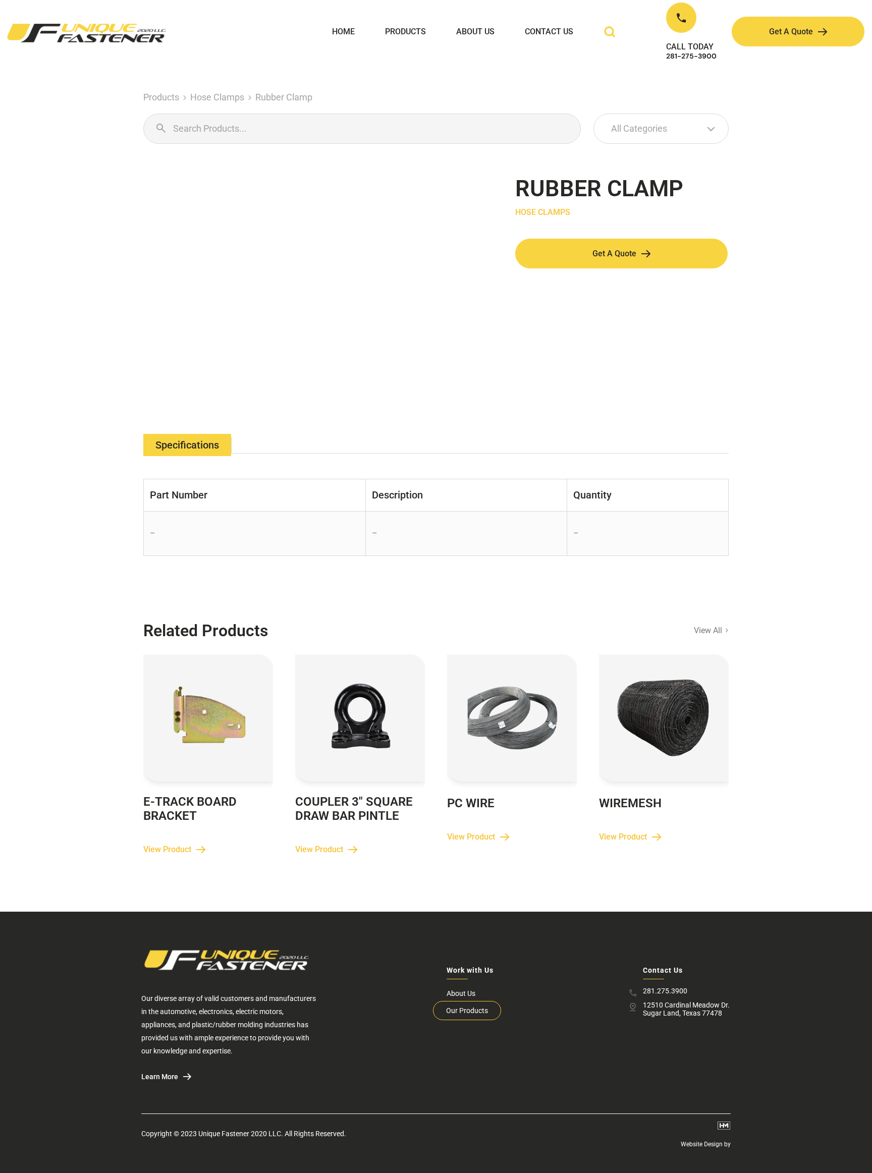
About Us (475, 31)
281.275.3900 (665, 991)
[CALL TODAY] (681, 18)
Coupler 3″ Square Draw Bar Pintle (354, 809)
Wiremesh (630, 803)
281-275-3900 (691, 56)
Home (343, 31)
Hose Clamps (217, 97)
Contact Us (549, 31)
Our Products (467, 1011)
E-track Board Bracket (190, 809)
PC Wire (471, 803)
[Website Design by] (724, 1125)
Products (405, 31)
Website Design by (706, 1144)
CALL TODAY (690, 46)
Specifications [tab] (187, 445)
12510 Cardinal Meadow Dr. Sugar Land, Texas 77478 (686, 1009)
